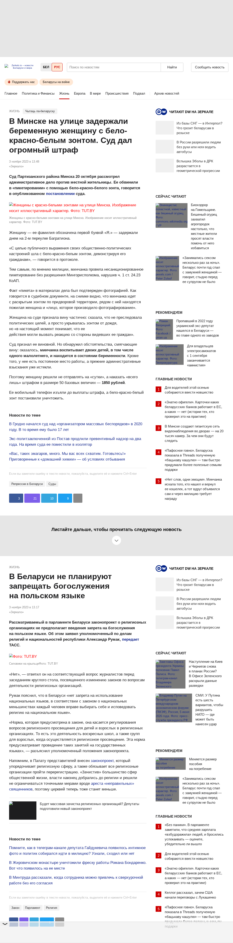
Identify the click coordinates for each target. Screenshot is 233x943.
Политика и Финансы (38, 93)
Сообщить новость (210, 67)
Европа (79, 93)
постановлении (60, 194)
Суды (52, 484)
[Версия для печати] (77, 498)
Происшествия (117, 93)
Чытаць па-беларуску (40, 111)
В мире (95, 93)
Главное (11, 93)
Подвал (139, 93)
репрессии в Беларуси (27, 484)
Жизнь (64, 93)
